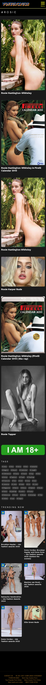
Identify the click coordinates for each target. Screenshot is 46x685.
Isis (35, 481)
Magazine (7, 488)
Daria (17, 474)
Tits (41, 495)
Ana (12, 466)
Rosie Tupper (8, 434)
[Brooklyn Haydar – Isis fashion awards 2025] (11, 526)
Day (32, 474)
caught (33, 470)
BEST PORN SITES (32, 682)
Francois (7, 481)
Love (36, 484)
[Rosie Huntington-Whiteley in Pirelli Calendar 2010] (23, 132)
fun (15, 481)
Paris (5, 491)
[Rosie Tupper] (23, 398)
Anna (19, 466)
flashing (31, 477)
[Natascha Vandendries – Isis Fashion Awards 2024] (11, 578)
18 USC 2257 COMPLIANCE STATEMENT (29, 676)
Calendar (24, 470)
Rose (16, 495)
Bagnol (6, 470)
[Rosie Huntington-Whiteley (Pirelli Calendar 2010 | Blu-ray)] (23, 324)
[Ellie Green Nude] (34, 613)
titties (6, 498)
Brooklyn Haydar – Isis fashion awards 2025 (11, 545)
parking (13, 491)
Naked (32, 488)
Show (24, 495)
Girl (21, 481)
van (13, 498)
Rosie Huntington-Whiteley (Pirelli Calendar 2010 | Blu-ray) (20, 357)
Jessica (6, 484)
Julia (14, 484)
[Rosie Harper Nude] (23, 272)
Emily (5, 477)
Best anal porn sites (15, 682)
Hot (3, 512)
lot (29, 484)
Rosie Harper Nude (11, 289)
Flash (22, 477)
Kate (22, 484)
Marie (16, 488)
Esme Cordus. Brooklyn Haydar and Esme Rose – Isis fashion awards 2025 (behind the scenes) (34, 554)
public (22, 491)
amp (5, 466)
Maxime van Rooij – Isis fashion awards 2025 (33, 584)
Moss (24, 488)
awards (34, 466)
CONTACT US (8, 676)
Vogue (20, 498)
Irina (28, 481)
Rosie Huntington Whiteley (16, 249)
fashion (14, 477)
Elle (38, 474)
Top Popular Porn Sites (13, 680)
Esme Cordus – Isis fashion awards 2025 (10, 640)
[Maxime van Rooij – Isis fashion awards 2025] (34, 571)
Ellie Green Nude (31, 622)
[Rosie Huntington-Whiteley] (23, 55)
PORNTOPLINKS (14, 678)
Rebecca (7, 495)
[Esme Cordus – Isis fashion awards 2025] (11, 621)
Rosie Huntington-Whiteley (16, 93)
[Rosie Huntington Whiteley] (23, 212)
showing (32, 495)
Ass (26, 466)
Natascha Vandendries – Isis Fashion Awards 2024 (11, 599)
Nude (40, 488)
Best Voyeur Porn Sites (32, 680)
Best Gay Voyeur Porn (29, 678)
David (25, 474)
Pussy (31, 491)
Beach (14, 470)
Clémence (7, 474)
